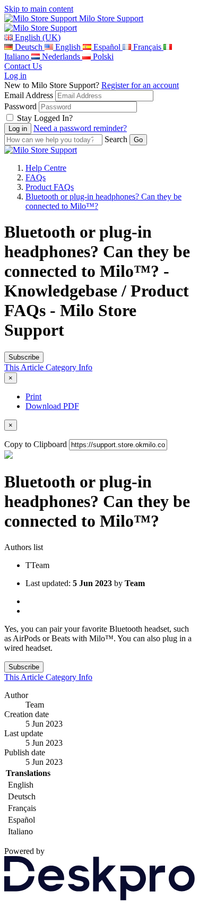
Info (85, 367)
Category (62, 367)
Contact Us (23, 66)
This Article (25, 367)
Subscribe (23, 357)
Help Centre (45, 167)
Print (33, 396)
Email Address (28, 95)
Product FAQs (49, 186)
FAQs (35, 177)
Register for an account (140, 85)
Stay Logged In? (45, 118)
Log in (15, 75)
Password (20, 106)
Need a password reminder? (80, 128)
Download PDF (52, 406)
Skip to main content (38, 8)
